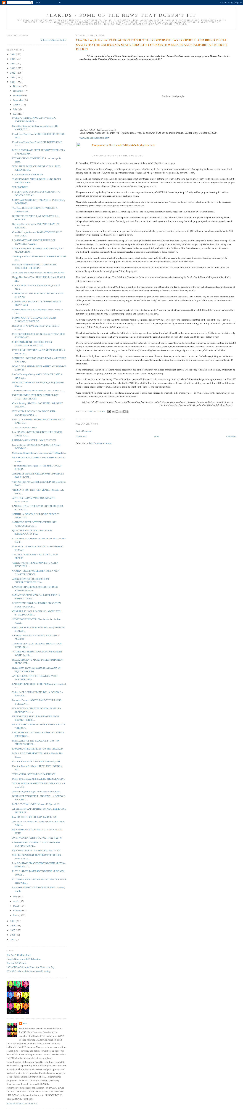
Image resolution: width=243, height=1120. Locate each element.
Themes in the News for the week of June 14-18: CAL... (38, 390)
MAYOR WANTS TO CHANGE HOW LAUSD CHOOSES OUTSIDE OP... (34, 319)
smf (25, 1023)
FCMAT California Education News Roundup (28, 971)
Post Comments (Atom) (100, 443)
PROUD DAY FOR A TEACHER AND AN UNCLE (36, 850)
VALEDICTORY (20, 187)
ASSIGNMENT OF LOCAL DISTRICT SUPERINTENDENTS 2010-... (30, 580)
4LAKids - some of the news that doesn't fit (122, 15)
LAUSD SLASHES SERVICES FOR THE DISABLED (37, 748)
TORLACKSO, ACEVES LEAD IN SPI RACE (33, 774)
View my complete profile (22, 1104)
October (17, 95)
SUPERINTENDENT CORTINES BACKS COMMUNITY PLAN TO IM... (32, 343)
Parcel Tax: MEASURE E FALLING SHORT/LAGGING (38, 778)
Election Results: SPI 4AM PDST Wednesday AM (36, 761)
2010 (13, 82)
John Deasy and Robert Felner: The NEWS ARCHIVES (38, 272)
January (17, 915)
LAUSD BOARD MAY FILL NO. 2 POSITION (34, 440)
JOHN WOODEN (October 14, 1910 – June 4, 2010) (37, 837)
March (16, 905)
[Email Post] (109, 411)
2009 (13, 920)
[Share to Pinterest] (127, 411)
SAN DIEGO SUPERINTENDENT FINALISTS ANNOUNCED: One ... (34, 524)
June (15, 113)
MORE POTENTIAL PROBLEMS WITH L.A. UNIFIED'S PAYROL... (34, 119)
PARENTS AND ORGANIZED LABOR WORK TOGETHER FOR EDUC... (34, 266)
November (18, 90)
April (16, 901)
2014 (13, 63)
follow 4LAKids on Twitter (53, 39)
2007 (13, 930)
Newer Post (81, 436)
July (15, 109)
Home (156, 436)
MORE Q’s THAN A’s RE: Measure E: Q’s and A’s (35, 804)
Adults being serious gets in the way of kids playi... (36, 791)
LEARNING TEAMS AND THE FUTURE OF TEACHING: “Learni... (33, 242)
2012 (13, 72)
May (15, 896)
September (18, 100)
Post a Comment (84, 431)
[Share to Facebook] (124, 411)
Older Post (231, 436)
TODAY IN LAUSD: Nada (24, 427)
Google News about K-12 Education (24, 959)
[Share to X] (120, 411)
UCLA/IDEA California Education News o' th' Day (31, 967)
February (17, 910)
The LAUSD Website (16, 963)
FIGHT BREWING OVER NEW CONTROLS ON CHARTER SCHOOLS (35, 396)
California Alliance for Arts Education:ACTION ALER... (39, 452)
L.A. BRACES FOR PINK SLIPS (27, 174)
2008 (13, 925)
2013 (13, 68)
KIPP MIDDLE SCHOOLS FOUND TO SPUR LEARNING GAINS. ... (33, 413)
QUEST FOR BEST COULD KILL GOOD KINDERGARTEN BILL (32, 532)
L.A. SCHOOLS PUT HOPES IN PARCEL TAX (34, 816)
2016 (13, 54)
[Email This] (113, 411)
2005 (13, 939)
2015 (13, 58)
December (18, 86)
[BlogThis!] (117, 411)
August (17, 104)
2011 (13, 77)
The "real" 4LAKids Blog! (19, 955)
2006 (13, 934)
